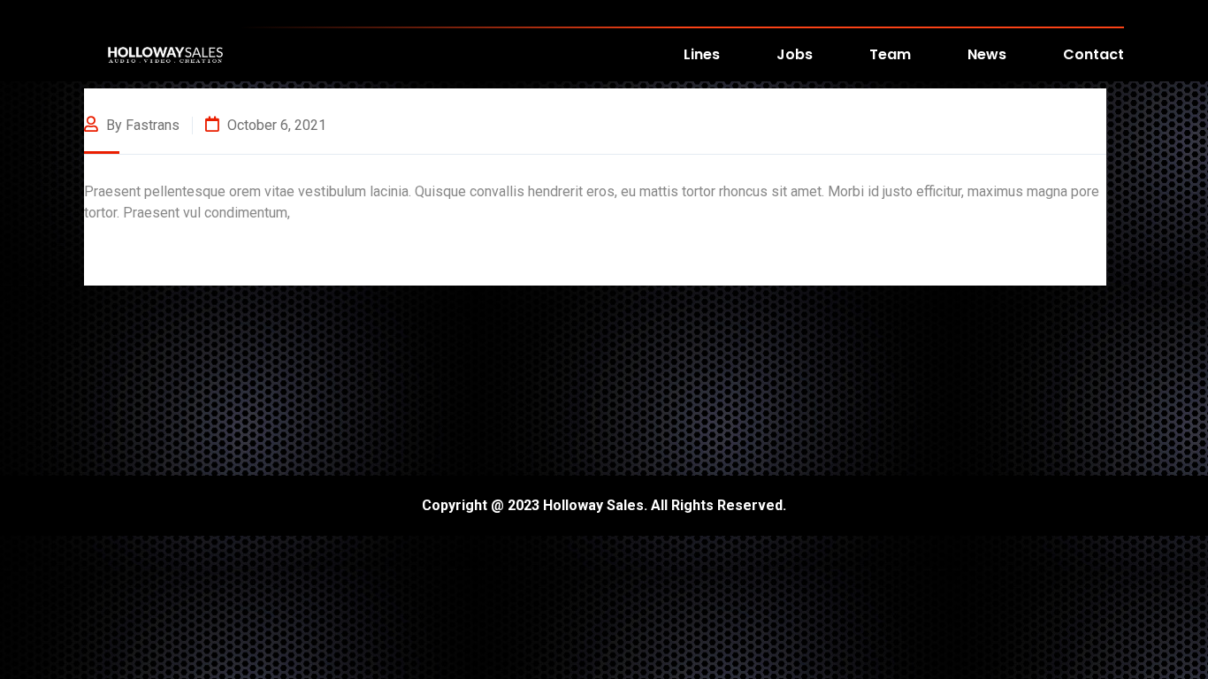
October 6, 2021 (275, 125)
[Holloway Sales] (165, 53)
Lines (702, 54)
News (986, 54)
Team (890, 54)
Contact (1093, 54)
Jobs (794, 54)
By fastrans (141, 125)
